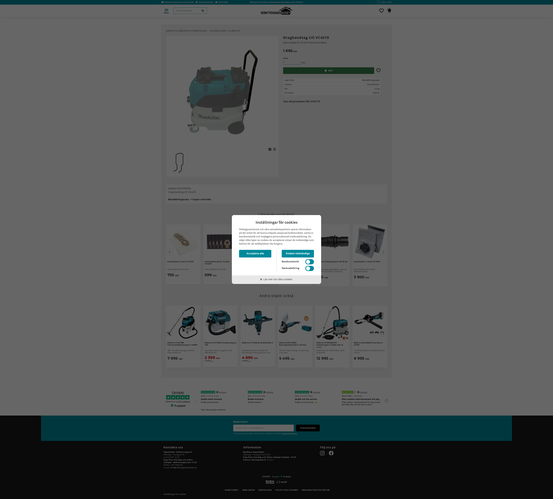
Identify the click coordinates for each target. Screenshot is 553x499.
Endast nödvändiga (298, 253)
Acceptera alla (255, 253)
